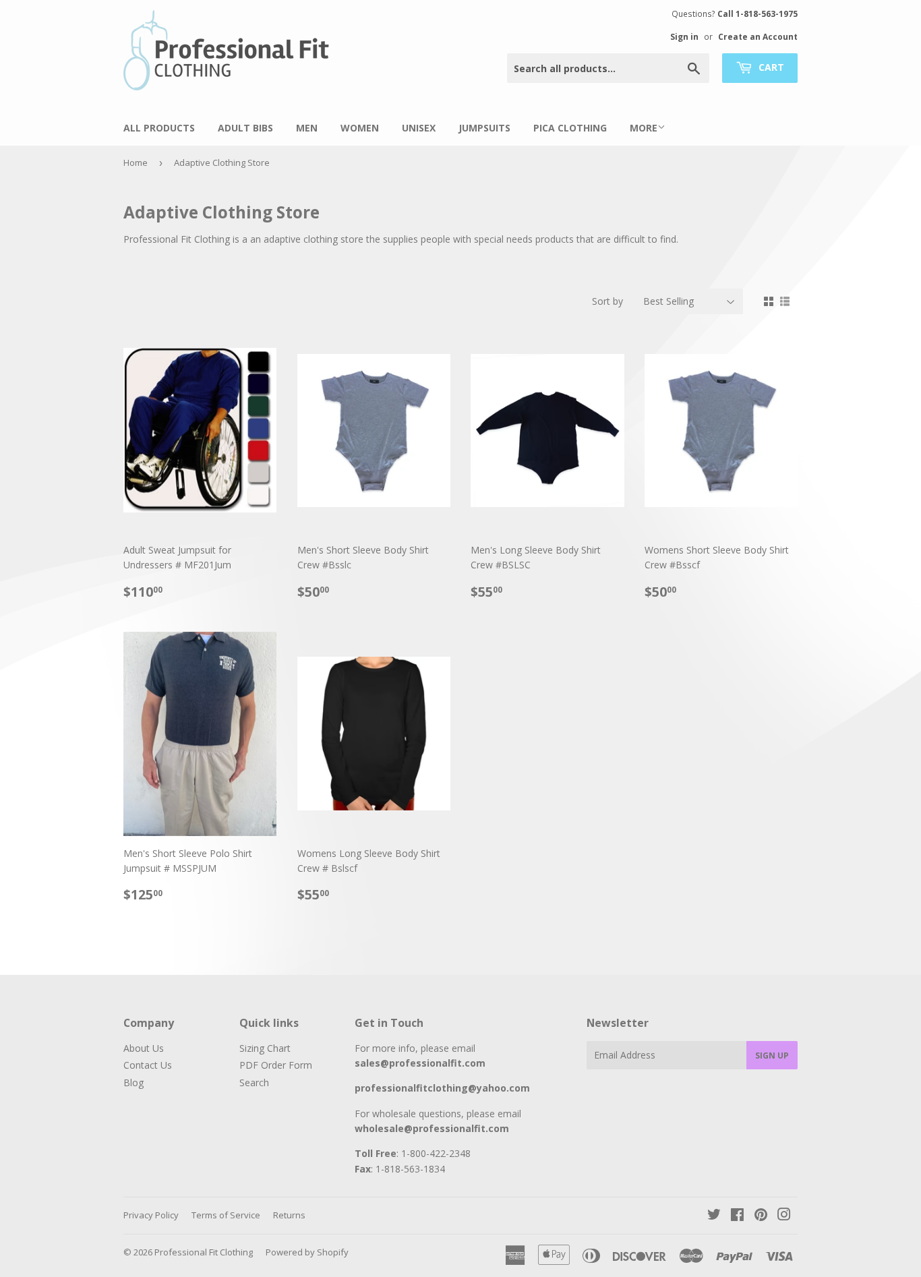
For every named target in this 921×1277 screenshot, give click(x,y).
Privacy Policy (151, 1215)
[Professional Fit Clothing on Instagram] (784, 1216)
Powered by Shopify (307, 1252)
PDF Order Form (275, 1065)
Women (359, 127)
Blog (133, 1082)
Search (254, 1082)
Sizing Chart (265, 1048)
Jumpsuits (484, 127)
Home (135, 162)
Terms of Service (225, 1215)
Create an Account (758, 36)
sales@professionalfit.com (420, 1063)
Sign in (684, 36)
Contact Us (147, 1065)
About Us (143, 1048)
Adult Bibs (245, 127)
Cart (770, 67)
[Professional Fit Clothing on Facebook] (737, 1216)
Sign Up (772, 1055)
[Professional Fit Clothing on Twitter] (714, 1216)
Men (307, 127)
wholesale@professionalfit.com (432, 1128)
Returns (289, 1215)
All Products (159, 127)
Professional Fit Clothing (203, 1252)
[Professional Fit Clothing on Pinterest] (761, 1216)
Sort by (607, 301)
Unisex (419, 127)
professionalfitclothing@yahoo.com (442, 1087)
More (643, 127)
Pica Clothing (570, 127)
